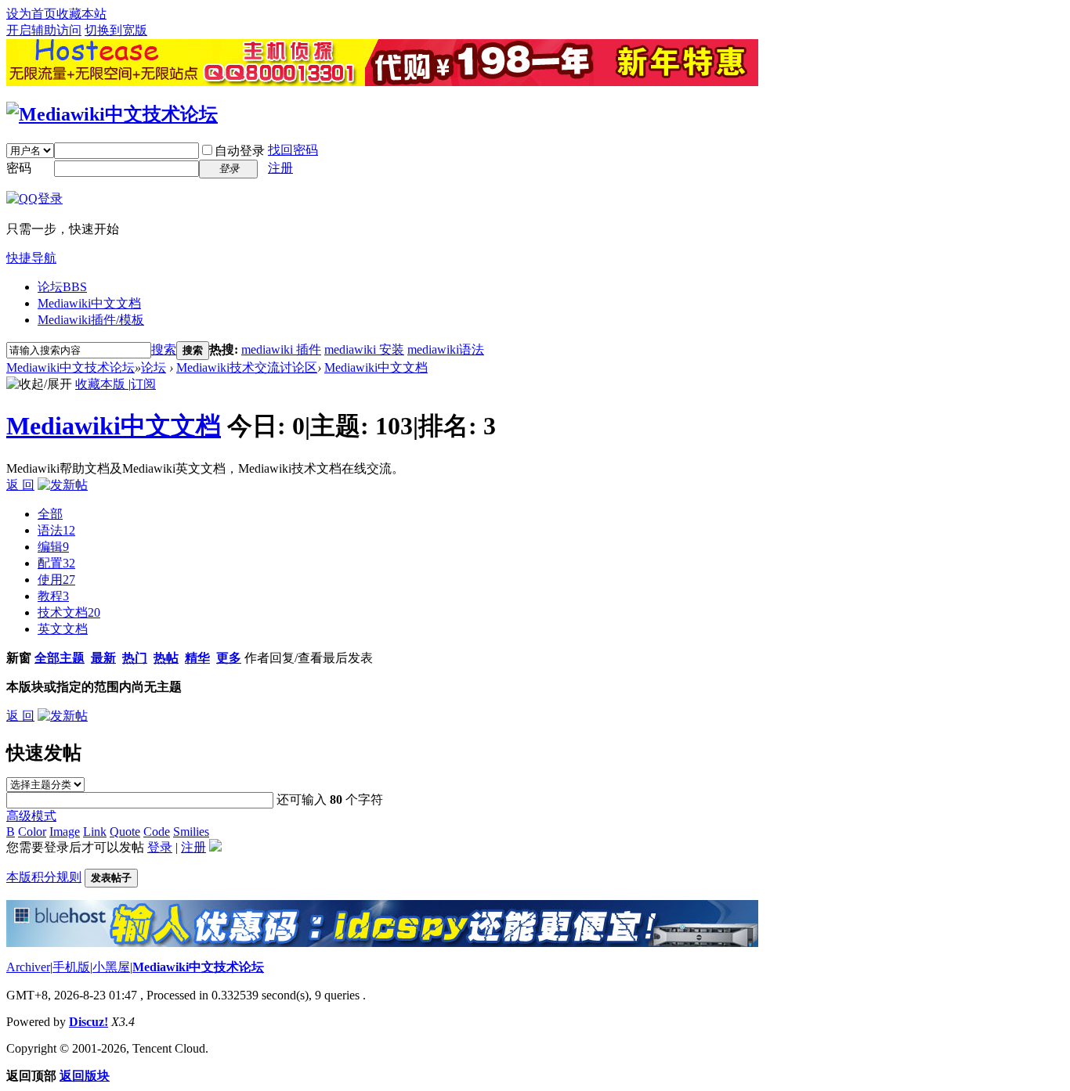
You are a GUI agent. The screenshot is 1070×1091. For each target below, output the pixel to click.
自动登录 (240, 150)
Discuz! (88, 1021)
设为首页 (31, 13)
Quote (125, 831)
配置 (56, 563)
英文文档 (63, 629)
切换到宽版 (116, 30)
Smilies (191, 831)
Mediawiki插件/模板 (91, 319)
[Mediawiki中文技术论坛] (112, 114)
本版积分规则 (43, 877)
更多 (228, 657)
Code (156, 831)
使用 (56, 579)
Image (64, 831)
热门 (134, 657)
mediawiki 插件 (281, 349)
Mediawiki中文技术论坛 (70, 367)
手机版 (71, 967)
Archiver (28, 967)
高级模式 (31, 816)
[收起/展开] (39, 384)
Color (32, 831)
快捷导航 (31, 258)
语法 (56, 530)
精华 (197, 657)
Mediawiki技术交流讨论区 (246, 367)
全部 (50, 513)
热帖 (166, 657)
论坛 (62, 286)
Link (95, 831)
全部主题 (59, 657)
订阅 (143, 384)
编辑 (53, 546)
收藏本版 (101, 384)
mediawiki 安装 (364, 349)
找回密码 (293, 150)
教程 (53, 596)
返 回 (20, 484)
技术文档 (69, 612)
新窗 (18, 657)
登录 (159, 847)
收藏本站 (81, 13)
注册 (280, 168)
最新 (103, 657)
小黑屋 (111, 967)
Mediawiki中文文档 (89, 303)
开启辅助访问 (43, 30)
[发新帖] (63, 484)
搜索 (163, 349)
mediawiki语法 (445, 349)
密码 (18, 168)
